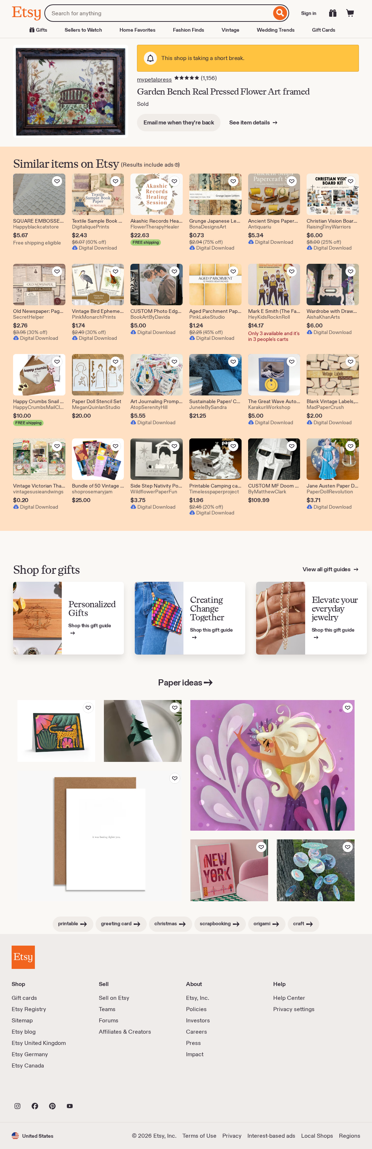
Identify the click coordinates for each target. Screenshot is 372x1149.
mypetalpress (154, 79)
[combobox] (157, 13)
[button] (32, 1135)
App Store (36, 1090)
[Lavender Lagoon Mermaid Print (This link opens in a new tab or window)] (272, 765)
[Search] (280, 13)
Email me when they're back (178, 122)
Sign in (308, 13)
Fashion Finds (188, 30)
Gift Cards (323, 30)
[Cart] (350, 13)
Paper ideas (180, 682)
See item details (250, 122)
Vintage (230, 30)
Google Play (91, 1090)
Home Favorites (137, 30)
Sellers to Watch (83, 30)
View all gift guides (327, 569)
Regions (349, 1135)
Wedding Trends (276, 30)
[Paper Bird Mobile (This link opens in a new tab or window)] (316, 870)
